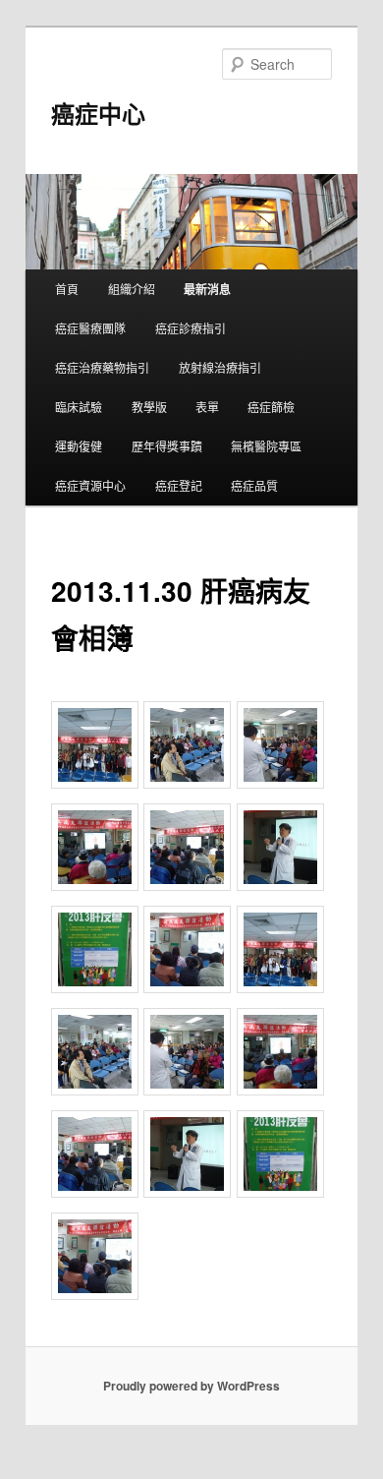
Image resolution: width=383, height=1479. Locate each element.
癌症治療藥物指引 (102, 367)
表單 (207, 406)
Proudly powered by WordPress (191, 1385)
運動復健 (78, 446)
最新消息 (207, 289)
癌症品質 (254, 485)
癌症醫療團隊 (90, 328)
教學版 (149, 406)
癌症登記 (178, 485)
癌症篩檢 (271, 406)
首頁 (67, 288)
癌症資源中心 (90, 485)
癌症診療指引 (190, 328)
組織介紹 (131, 288)
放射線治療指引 (220, 367)
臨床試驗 (78, 406)
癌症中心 (98, 113)
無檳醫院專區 (266, 446)
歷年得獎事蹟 (167, 446)
